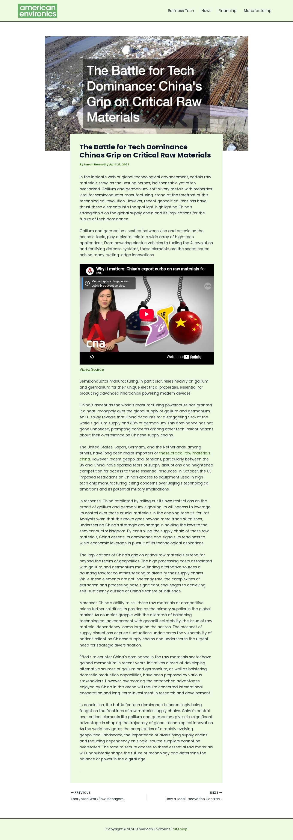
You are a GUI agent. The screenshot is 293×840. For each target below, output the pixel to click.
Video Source (92, 369)
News (206, 10)
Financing (228, 10)
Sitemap (180, 829)
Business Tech (181, 10)
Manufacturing (258, 10)
